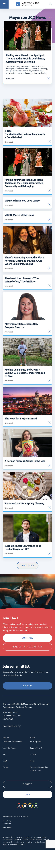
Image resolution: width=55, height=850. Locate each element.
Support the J (36, 748)
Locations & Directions (12, 741)
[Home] (27, 4)
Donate (27, 784)
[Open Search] (50, 4)
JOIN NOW (27, 638)
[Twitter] (30, 805)
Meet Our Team (9, 748)
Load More (27, 565)
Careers (6, 767)
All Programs (35, 741)
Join (27, 794)
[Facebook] (24, 805)
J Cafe (33, 754)
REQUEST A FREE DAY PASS (27, 646)
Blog (5, 754)
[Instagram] (19, 805)
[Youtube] (36, 805)
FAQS (5, 761)
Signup (27, 685)
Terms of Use (7, 823)
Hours (32, 761)
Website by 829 (7, 827)
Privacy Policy (7, 821)
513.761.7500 (8, 719)
